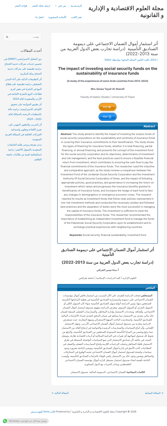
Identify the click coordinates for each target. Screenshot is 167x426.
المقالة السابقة (154, 392)
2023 (153, 59)
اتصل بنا (39, 17)
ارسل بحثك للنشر (41, 5)
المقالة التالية (60, 392)
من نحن (62, 5)
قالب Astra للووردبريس (43, 411)
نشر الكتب (76, 17)
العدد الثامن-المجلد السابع (135, 59)
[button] (56, 5)
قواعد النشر (21, 5)
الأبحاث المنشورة (57, 17)
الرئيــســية (76, 5)
